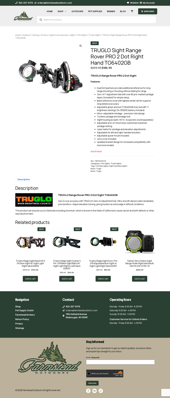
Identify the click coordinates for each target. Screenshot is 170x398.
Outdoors (26, 35)
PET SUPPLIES (95, 11)
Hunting (35, 35)
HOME (50, 11)
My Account (149, 2)
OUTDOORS (77, 11)
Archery (44, 35)
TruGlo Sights (95, 35)
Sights (72, 35)
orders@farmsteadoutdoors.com (54, 2)
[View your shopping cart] (132, 11)
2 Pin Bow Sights (102, 166)
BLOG (123, 11)
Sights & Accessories (58, 35)
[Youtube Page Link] (94, 392)
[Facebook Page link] (88, 392)
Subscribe (92, 383)
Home (18, 35)
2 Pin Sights (82, 35)
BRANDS (111, 11)
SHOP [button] (60, 11)
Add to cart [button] (30, 278)
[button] (80, 46)
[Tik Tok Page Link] (101, 392)
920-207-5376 (26, 2)
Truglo (98, 169)
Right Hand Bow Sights (118, 166)
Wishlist (134, 2)
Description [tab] (24, 179)
